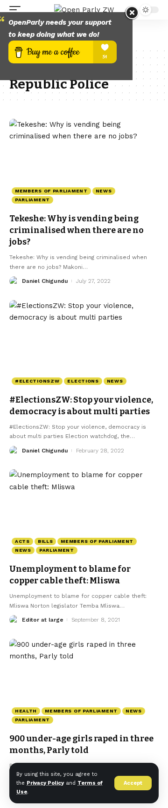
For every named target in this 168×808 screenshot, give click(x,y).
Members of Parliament (51, 190)
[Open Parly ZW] (84, 10)
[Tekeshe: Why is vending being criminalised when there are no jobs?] (84, 163)
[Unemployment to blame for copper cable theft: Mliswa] (84, 514)
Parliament (32, 199)
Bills (45, 541)
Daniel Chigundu (45, 281)
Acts (22, 541)
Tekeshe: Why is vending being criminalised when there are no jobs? (76, 230)
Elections (82, 380)
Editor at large (42, 619)
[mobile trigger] (17, 10)
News (104, 190)
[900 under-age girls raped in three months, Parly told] (84, 683)
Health (26, 710)
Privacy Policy (45, 783)
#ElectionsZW (37, 380)
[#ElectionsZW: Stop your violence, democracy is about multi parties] (84, 345)
